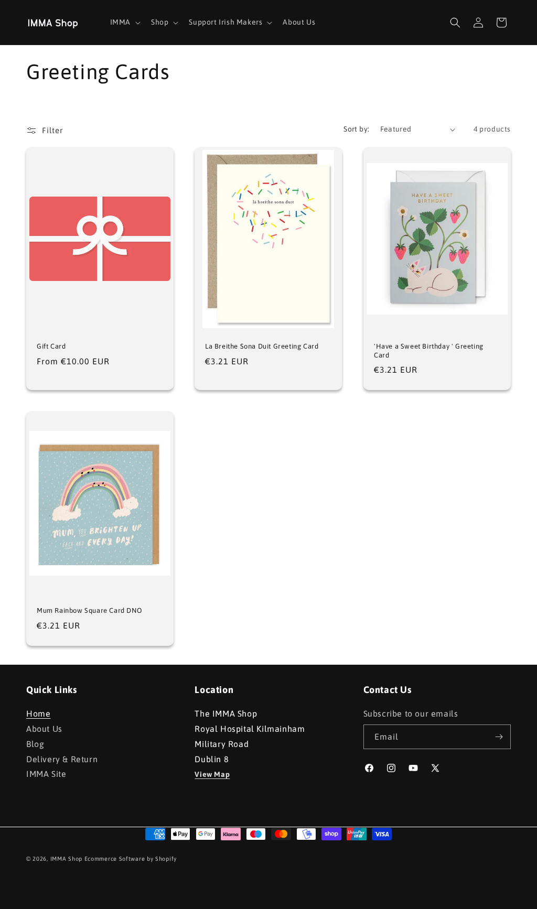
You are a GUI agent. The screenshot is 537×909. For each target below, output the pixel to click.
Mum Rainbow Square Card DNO (89, 610)
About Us (44, 728)
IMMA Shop (66, 859)
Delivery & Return (62, 759)
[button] (124, 22)
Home (38, 714)
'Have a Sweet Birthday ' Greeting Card (429, 350)
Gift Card (51, 346)
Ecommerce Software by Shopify (130, 859)
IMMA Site (46, 773)
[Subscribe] (498, 736)
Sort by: (356, 129)
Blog (35, 744)
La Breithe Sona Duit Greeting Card (261, 346)
